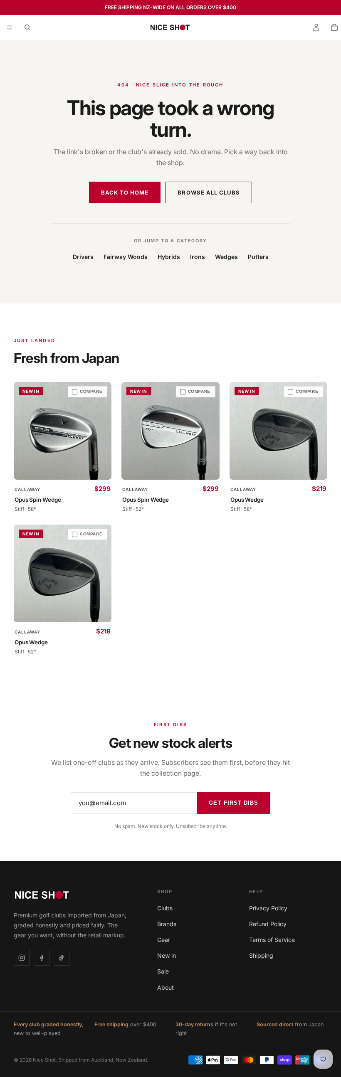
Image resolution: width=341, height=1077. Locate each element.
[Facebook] (41, 958)
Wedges (226, 256)
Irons (197, 256)
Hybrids (169, 256)
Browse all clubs (209, 192)
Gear (163, 939)
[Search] (27, 27)
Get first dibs (233, 803)
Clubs (165, 908)
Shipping (261, 955)
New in (166, 955)
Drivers (83, 256)
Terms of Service (272, 939)
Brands (166, 923)
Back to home (124, 192)
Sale (163, 971)
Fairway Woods (126, 256)
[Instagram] (22, 958)
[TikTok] (61, 958)
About (165, 987)
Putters (258, 256)
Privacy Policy (268, 908)
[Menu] (9, 27)
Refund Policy (268, 923)
